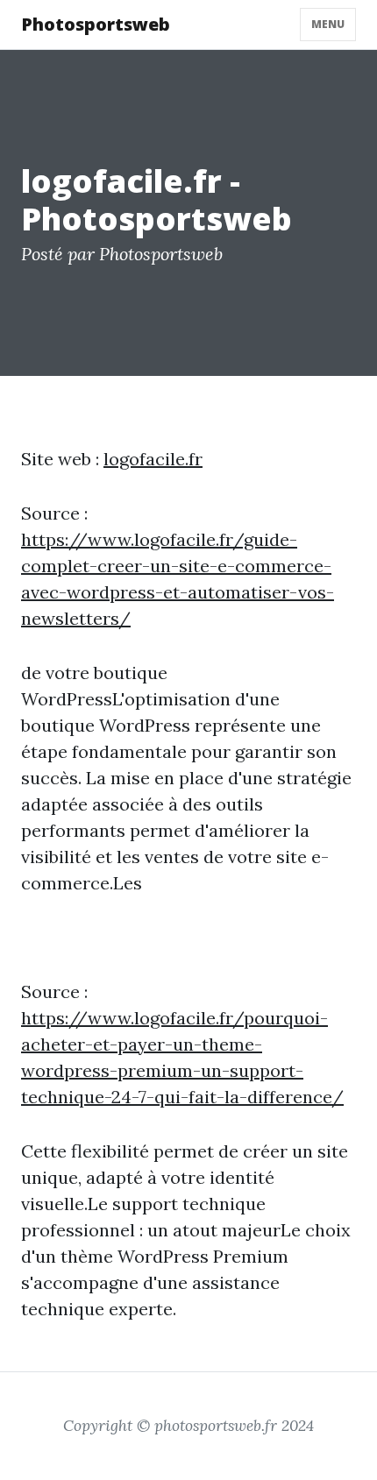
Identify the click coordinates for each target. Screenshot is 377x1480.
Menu (328, 24)
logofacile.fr (153, 459)
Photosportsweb (95, 24)
